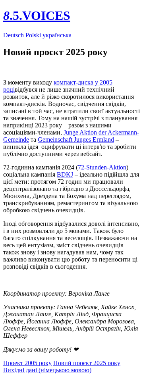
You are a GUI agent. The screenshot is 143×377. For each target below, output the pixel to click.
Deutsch (13, 35)
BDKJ (65, 174)
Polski (33, 35)
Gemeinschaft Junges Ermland (76, 139)
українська (57, 35)
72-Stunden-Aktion (102, 167)
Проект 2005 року (27, 363)
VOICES (36, 15)
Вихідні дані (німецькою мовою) (47, 370)
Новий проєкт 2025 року (86, 363)
